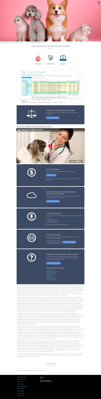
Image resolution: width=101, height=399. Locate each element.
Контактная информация (69, 242)
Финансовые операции (51, 272)
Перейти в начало (20, 395)
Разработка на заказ (21, 393)
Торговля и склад (50, 270)
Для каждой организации (52, 279)
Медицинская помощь (51, 273)
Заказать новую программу (53, 263)
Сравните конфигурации (53, 117)
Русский (42, 378)
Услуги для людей (50, 278)
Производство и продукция (52, 271)
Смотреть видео (20, 381)
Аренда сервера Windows (53, 201)
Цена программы (51, 175)
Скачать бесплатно (20, 388)
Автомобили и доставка (52, 277)
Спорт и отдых (50, 276)
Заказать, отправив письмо (53, 242)
